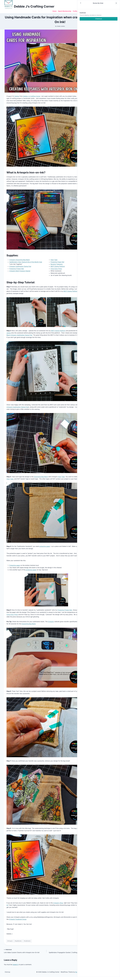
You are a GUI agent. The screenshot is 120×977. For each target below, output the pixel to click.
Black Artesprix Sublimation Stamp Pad (19, 335)
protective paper (44, 546)
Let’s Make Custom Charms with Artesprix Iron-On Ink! (22, 951)
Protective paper (14, 565)
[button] (80, 3)
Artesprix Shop (58, 903)
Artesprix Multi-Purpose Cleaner (19, 271)
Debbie (16, 96)
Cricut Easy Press (56, 269)
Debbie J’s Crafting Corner (31, 96)
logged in (16, 964)
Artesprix (51, 621)
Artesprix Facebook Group (17, 919)
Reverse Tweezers (57, 264)
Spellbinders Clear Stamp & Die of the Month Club (25, 262)
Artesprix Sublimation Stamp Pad (20, 266)
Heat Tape (54, 260)
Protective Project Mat (16, 269)
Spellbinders (18, 941)
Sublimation (27, 941)
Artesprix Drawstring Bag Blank (19, 260)
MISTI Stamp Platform (58, 266)
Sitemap (7, 972)
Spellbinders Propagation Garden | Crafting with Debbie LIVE (69, 951)
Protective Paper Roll (57, 262)
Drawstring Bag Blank (41, 477)
